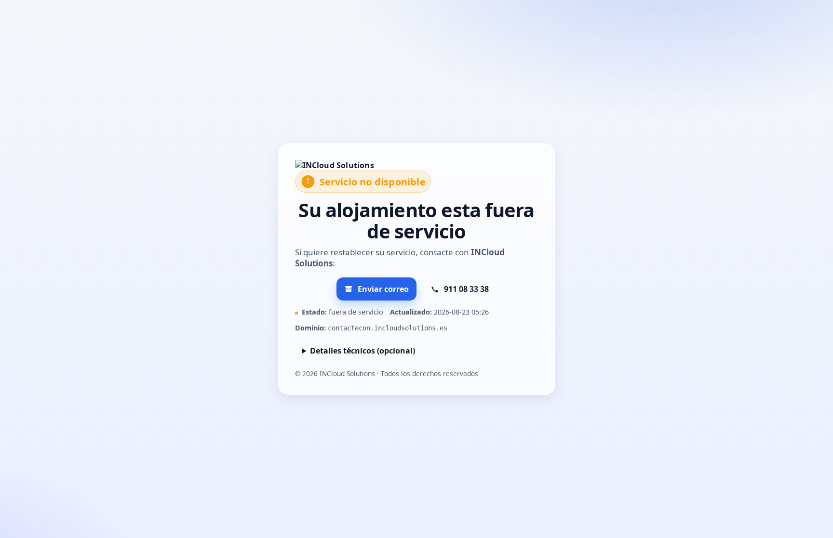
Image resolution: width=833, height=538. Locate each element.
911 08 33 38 (466, 289)
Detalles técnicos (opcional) (362, 350)
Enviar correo (383, 289)
